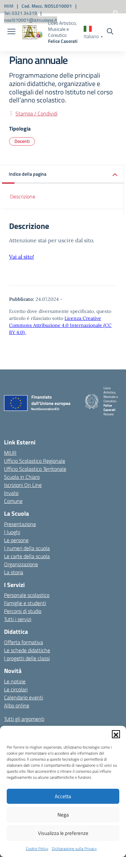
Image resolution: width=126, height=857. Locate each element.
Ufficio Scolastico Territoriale (35, 469)
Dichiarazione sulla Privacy (74, 848)
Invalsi (11, 493)
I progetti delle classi (27, 658)
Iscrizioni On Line (23, 485)
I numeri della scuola (27, 548)
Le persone (16, 540)
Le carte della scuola (27, 556)
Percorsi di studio (22, 611)
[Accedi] (115, 13)
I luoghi (12, 532)
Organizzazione (21, 564)
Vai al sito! (21, 256)
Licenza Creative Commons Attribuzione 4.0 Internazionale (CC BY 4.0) (60, 325)
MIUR (10, 453)
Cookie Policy (37, 848)
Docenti (22, 141)
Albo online (16, 705)
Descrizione (22, 196)
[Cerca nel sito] (110, 32)
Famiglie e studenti (25, 603)
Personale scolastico (26, 595)
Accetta (63, 796)
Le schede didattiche (27, 650)
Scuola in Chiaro (22, 477)
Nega (63, 815)
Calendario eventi (23, 697)
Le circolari (16, 689)
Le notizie (15, 681)
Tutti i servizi (17, 619)
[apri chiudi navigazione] (11, 32)
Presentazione (20, 524)
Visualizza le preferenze (63, 833)
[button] (116, 734)
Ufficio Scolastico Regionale (34, 461)
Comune (13, 501)
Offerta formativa (23, 642)
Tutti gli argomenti (24, 719)
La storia (13, 572)
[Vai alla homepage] (32, 32)
